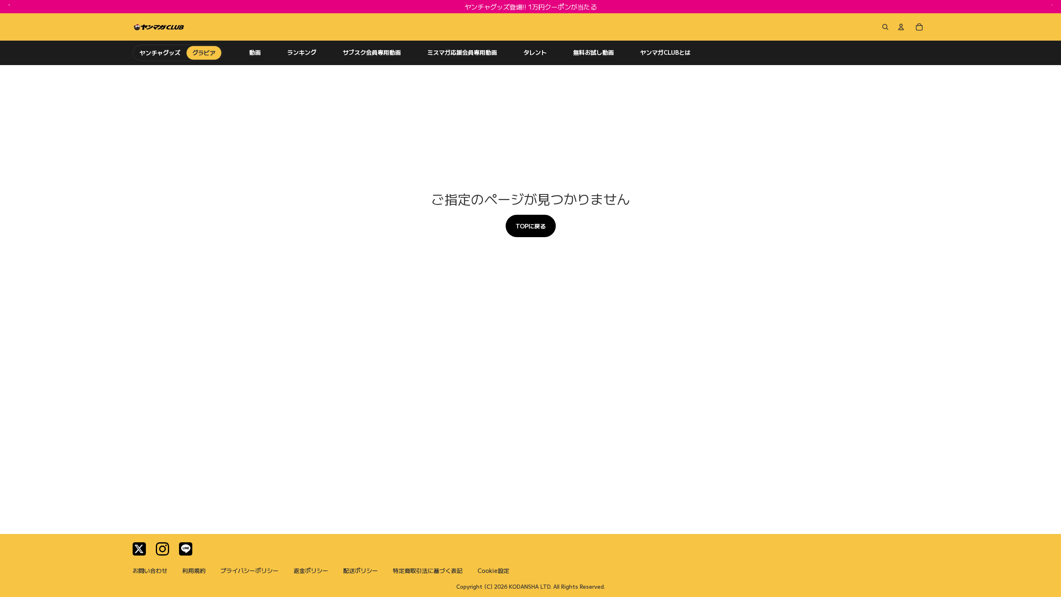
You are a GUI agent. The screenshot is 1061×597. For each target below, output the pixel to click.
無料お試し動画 (593, 52)
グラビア (204, 53)
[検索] (883, 27)
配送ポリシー (360, 570)
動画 (255, 52)
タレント (535, 52)
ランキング (301, 52)
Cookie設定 (493, 570)
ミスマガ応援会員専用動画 (462, 52)
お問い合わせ (150, 570)
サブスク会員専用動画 (372, 52)
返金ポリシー (310, 570)
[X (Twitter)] (139, 549)
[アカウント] (901, 27)
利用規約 (194, 570)
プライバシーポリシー (249, 570)
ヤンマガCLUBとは (665, 52)
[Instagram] (162, 549)
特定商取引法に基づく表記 (428, 570)
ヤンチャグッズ (160, 53)
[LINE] (185, 549)
